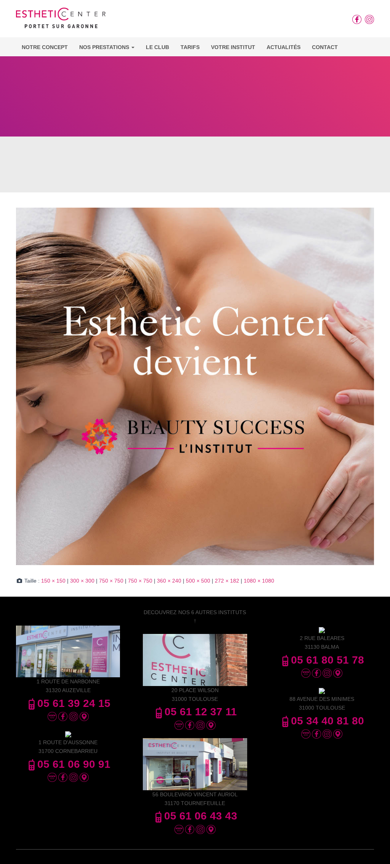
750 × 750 (111, 581)
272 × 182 (227, 581)
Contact (325, 47)
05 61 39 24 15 (73, 703)
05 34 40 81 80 (327, 721)
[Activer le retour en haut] (375, 848)
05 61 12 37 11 (201, 712)
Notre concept (45, 47)
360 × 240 (169, 581)
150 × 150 (53, 581)
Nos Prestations (105, 47)
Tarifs (190, 47)
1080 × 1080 (259, 581)
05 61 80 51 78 (327, 660)
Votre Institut (233, 47)
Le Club (157, 47)
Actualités (283, 47)
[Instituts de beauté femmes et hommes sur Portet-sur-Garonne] (60, 20)
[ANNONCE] (195, 386)
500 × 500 (198, 581)
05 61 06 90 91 (73, 764)
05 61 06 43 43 (200, 816)
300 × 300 (82, 581)
